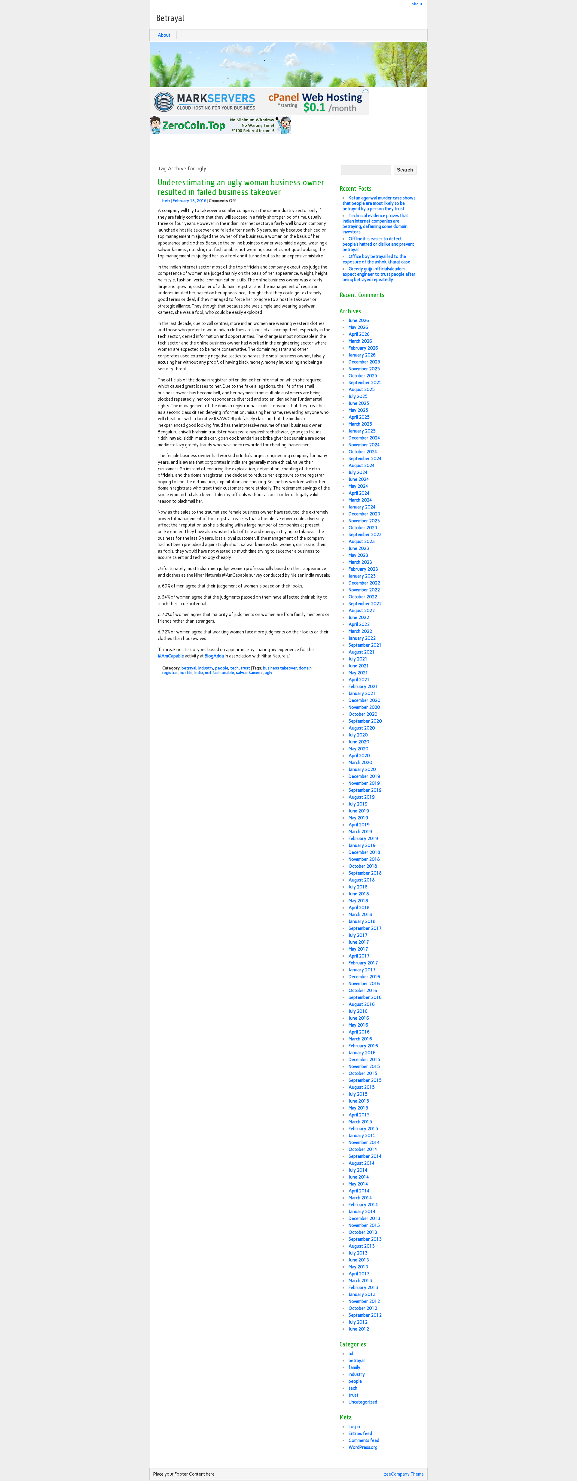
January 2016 (362, 1052)
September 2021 (365, 645)
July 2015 (358, 1094)
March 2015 (360, 1121)
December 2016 (364, 976)
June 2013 (359, 1260)
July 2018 (358, 887)
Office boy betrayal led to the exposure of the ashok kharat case (376, 259)
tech (234, 668)
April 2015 (359, 1115)
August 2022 (362, 610)
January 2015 (362, 1135)
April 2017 (359, 956)
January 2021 (362, 693)
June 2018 (359, 894)
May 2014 (358, 1184)
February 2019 (363, 838)
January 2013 (362, 1294)
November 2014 (364, 1142)
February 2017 (363, 963)
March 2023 (360, 562)
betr (166, 201)
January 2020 (362, 769)
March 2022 (360, 631)
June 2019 (359, 811)
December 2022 (364, 583)
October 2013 (363, 1232)
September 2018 (365, 873)
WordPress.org (363, 1447)
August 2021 (362, 652)
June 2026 (359, 320)
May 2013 (358, 1267)
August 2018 (362, 880)
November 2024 (364, 445)
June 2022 (359, 617)
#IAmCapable (171, 656)
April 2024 (359, 493)
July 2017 (358, 935)
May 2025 (358, 410)
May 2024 (358, 486)
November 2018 (364, 859)
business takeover (280, 668)
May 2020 (358, 748)
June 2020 (359, 742)
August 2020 (362, 728)
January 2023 (362, 576)
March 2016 (360, 1039)
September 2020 (365, 721)
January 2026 (362, 355)
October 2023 (363, 527)
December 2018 (364, 852)
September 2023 (365, 534)
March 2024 (360, 500)
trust (245, 668)
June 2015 (359, 1101)
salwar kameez (249, 672)
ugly (268, 672)
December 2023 (364, 514)
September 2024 (365, 458)
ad (351, 1353)
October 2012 (363, 1308)
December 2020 (364, 700)
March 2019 (360, 831)
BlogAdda (214, 656)
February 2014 (363, 1204)
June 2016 (359, 1018)
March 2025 (360, 424)
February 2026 (363, 348)
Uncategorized (363, 1402)
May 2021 (358, 672)
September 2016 (365, 997)
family (354, 1367)
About (416, 4)
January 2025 (362, 431)
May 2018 (358, 900)
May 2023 (358, 555)
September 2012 (365, 1315)
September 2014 (365, 1156)
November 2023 (364, 521)
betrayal (189, 668)
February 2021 (363, 686)
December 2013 (364, 1218)
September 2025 (365, 382)
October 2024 (363, 451)
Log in (354, 1426)
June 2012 (359, 1329)
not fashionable (219, 672)
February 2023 (363, 569)
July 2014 (358, 1170)
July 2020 (358, 735)
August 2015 (362, 1087)
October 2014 (363, 1149)
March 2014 (360, 1197)
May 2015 (358, 1108)
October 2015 (363, 1073)
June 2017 (359, 942)
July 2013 (358, 1253)
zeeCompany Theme (404, 1474)
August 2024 (362, 465)
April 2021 (359, 679)
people (221, 668)
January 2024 (362, 507)
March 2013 (360, 1280)
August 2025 (362, 389)
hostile (186, 672)
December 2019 (364, 776)
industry (205, 668)
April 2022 (359, 624)
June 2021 (359, 666)
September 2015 (365, 1080)
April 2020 (359, 755)
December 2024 (364, 438)
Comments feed (364, 1440)
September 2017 (365, 928)
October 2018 (363, 866)
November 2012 (364, 1301)
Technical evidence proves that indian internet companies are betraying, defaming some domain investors (375, 224)
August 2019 (362, 797)
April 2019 (359, 824)
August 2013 (362, 1246)
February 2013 (363, 1287)
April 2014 (359, 1191)
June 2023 (359, 548)
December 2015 (364, 1059)
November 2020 (364, 707)
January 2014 (362, 1211)
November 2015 (364, 1066)
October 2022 (363, 596)
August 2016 (362, 1004)
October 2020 (363, 714)
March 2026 (360, 341)
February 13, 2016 (189, 201)
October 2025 (363, 375)
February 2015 (363, 1128)
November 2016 (364, 983)
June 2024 (359, 479)
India (198, 672)
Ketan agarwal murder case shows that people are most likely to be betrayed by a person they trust (379, 203)
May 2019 (358, 818)
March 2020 (360, 762)
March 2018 (360, 914)
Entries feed (360, 1433)
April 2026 (359, 334)
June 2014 (359, 1177)
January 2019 (362, 845)
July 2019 (358, 804)
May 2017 (358, 949)
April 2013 (359, 1273)
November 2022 (364, 590)
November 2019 (364, 783)
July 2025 (358, 396)
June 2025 (359, 403)
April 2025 (359, 417)
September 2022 (365, 603)
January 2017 (362, 970)
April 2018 (359, 907)
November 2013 (364, 1225)
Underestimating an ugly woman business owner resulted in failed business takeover (241, 187)
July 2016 (358, 1011)
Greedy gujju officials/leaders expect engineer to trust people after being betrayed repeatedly (379, 274)
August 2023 (362, 541)
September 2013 (365, 1239)
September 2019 (365, 790)
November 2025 (364, 369)
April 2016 (359, 1032)
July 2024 (358, 472)
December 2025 (364, 362)
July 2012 (358, 1322)
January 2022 (362, 638)
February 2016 (363, 1046)
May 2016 (358, 1025)
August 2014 (362, 1163)
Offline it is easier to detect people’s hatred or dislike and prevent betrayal (378, 244)
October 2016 (363, 990)
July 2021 (358, 659)
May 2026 (358, 327)
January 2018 (362, 921)
